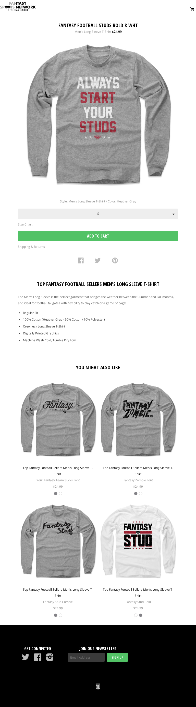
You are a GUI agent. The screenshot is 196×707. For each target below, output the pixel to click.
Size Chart (25, 224)
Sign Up (117, 657)
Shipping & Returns (31, 246)
